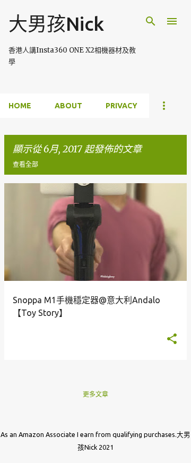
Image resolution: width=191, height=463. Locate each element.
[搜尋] (150, 21)
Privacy (121, 105)
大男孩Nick (56, 24)
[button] (172, 339)
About (68, 105)
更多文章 (95, 394)
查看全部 (25, 164)
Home (19, 105)
